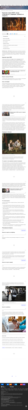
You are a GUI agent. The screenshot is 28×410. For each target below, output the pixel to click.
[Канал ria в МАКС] (2, 384)
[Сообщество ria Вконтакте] (7, 384)
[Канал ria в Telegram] (16, 384)
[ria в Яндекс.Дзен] (5, 384)
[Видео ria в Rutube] (13, 384)
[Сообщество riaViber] (24, 384)
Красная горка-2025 (6, 38)
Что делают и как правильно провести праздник (10, 45)
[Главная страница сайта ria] (4, 7)
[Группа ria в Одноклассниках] (10, 384)
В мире (12, 388)
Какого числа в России (6, 40)
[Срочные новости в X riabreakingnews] (21, 384)
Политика (2, 388)
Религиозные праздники (8, 347)
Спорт (18, 388)
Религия (3, 347)
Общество (5, 388)
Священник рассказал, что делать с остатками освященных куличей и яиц (13, 342)
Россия (13, 347)
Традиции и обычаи (6, 43)
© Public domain (3, 154)
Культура (23, 388)
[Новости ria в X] (18, 384)
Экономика (8, 388)
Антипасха (16, 347)
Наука (20, 388)
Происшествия (15, 388)
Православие (20, 347)
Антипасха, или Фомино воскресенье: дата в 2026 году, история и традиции (13, 337)
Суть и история (5, 41)
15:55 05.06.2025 (3, 10)
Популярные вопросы (6, 48)
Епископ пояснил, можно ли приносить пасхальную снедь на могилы (12, 340)
